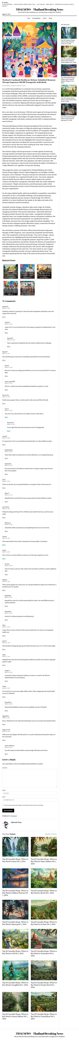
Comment (4, 767)
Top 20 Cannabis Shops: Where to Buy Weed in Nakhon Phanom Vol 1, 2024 (15, 892)
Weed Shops (49, 4)
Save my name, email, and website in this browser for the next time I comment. (24, 805)
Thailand (14, 816)
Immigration (36, 18)
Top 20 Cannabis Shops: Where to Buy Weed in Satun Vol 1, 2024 (15, 860)
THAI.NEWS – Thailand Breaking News (39, 9)
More (50, 18)
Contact (4, 6)
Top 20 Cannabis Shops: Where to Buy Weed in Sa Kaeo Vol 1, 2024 (44, 923)
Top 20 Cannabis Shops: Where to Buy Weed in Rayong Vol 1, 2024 (15, 923)
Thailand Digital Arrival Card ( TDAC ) (25, 4)
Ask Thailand (41, 4)
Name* (4, 790)
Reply (3, 317)
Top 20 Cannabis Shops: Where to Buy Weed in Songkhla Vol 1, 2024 (15, 983)
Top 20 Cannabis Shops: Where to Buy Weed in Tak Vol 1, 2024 (15, 952)
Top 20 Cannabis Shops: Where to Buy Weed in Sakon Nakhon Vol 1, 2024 (44, 861)
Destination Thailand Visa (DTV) (64, 4)
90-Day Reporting (7, 4)
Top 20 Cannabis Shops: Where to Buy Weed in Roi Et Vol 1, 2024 (44, 891)
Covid (44, 18)
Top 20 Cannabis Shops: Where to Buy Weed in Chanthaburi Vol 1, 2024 (44, 1016)
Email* (3, 797)
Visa (28, 18)
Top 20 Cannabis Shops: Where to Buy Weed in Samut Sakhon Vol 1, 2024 (15, 1016)
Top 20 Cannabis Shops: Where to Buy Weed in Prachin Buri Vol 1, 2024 (44, 984)
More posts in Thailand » (51, 834)
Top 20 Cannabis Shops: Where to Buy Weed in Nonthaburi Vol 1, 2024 (44, 953)
